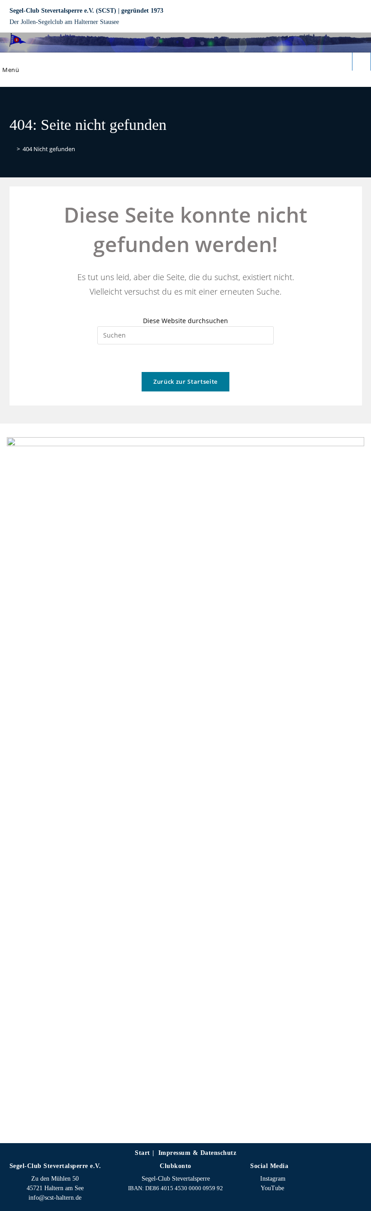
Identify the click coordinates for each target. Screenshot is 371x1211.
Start (142, 1152)
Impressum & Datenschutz (197, 1152)
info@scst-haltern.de (55, 1197)
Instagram (271, 1178)
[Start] (12, 149)
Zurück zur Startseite (185, 381)
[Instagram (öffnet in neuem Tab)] (344, 16)
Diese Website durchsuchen (185, 320)
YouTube (271, 1188)
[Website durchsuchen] (361, 62)
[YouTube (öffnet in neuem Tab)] (356, 16)
